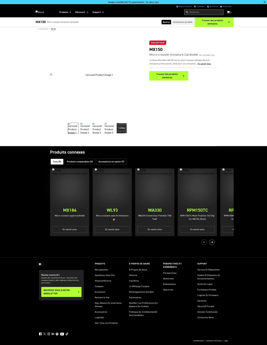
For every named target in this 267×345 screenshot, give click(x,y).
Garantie (201, 300)
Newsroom (168, 278)
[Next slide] (212, 242)
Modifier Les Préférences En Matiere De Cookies (143, 305)
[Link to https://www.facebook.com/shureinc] (40, 333)
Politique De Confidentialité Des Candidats (143, 314)
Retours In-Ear (102, 297)
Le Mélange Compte (139, 286)
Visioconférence (103, 280)
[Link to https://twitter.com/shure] (44, 333)
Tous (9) (57, 161)
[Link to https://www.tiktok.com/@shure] (66, 333)
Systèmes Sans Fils (105, 275)
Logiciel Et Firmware (207, 295)
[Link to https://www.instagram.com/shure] (48, 333)
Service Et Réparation (208, 269)
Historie (133, 275)
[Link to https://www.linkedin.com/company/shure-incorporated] (52, 333)
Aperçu (166, 22)
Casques (99, 286)
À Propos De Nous (138, 269)
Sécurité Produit (205, 306)
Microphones (101, 269)
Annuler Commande (207, 311)
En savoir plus (204, 63)
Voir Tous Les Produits (106, 323)
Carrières (134, 280)
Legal (226, 341)
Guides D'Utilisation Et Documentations (208, 277)
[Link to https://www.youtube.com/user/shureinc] (62, 334)
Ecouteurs (100, 292)
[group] (73, 128)
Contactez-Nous (205, 317)
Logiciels (99, 317)
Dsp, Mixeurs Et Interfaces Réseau (108, 305)
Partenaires (135, 297)
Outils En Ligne (204, 284)
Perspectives (169, 273)
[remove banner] (264, 2)
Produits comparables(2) (80, 161)
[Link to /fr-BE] (45, 12)
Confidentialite (199, 341)
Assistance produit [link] (182, 22)
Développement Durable (141, 292)
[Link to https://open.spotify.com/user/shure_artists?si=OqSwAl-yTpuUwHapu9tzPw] (57, 334)
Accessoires (101, 312)
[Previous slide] (204, 242)
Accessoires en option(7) (111, 161)
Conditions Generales (214, 341)
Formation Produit (206, 289)
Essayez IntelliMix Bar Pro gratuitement (133, 2)
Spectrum (168, 289)
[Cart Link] (228, 12)
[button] (110, 219)
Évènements (169, 284)
